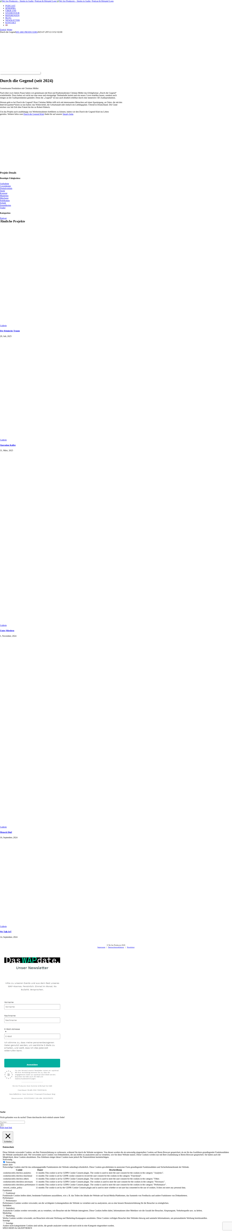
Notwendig (10, 1162)
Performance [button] (8, 1198)
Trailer (3, 208)
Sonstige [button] (6, 1220)
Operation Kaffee (8, 445)
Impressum (101, 947)
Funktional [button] (7, 1190)
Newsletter (131, 947)
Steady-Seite (68, 114)
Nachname (10, 1015)
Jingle (2, 191)
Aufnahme (4, 183)
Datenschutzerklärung (116, 947)
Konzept (3, 193)
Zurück (3, 29)
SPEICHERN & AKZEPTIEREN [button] (17, 1228)
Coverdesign (5, 186)
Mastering (4, 196)
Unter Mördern (7, 630)
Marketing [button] (7, 1213)
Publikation (5, 200)
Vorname (9, 1002)
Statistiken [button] (7, 1205)
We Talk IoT (6, 932)
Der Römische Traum (10, 331)
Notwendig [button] (7, 1159)
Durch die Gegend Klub (33, 114)
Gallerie (3, 325)
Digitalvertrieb (6, 188)
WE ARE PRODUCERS (26, 32)
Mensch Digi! (6, 832)
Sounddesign (5, 205)
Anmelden (32, 1064)
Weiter (9, 29)
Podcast (3, 218)
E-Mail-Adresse (12, 1029)
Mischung (4, 198)
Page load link (6, 1127)
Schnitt (3, 203)
